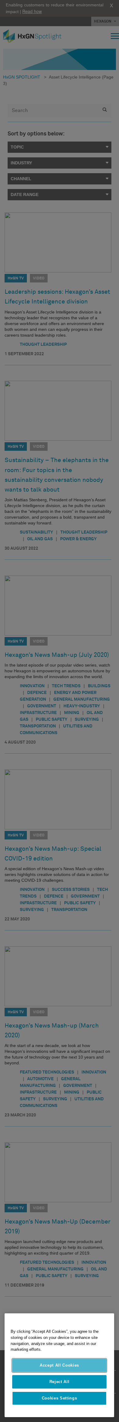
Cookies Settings (59, 1398)
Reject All (59, 1381)
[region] (59, 1365)
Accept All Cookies (59, 1365)
